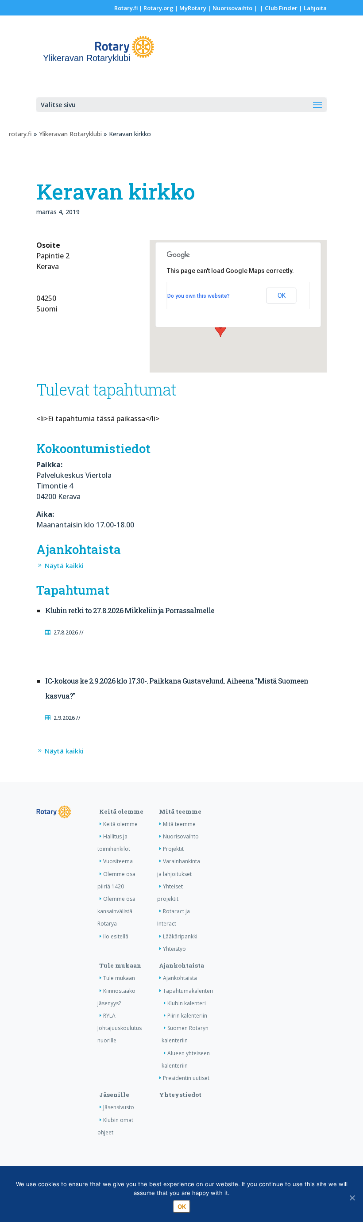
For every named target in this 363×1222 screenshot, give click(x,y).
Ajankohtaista (181, 965)
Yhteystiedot (180, 1095)
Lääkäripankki (180, 936)
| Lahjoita (312, 8)
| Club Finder (278, 8)
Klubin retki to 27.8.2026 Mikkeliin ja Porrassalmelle (129, 610)
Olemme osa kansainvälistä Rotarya (116, 911)
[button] (220, 328)
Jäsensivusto (118, 1107)
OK (282, 295)
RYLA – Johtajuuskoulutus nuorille (119, 1028)
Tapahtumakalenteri (188, 991)
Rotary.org (158, 8)
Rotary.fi (126, 8)
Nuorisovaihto (232, 8)
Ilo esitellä (115, 936)
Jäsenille (114, 1095)
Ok (182, 1206)
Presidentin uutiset (186, 1078)
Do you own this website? (198, 296)
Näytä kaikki (64, 565)
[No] (352, 1197)
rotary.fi (20, 134)
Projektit (173, 849)
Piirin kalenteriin (187, 1015)
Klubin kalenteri (186, 1003)
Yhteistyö (174, 949)
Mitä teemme (180, 811)
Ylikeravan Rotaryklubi (70, 134)
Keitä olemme (121, 811)
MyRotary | (195, 8)
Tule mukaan (120, 965)
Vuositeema (118, 861)
